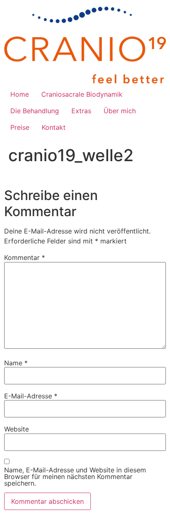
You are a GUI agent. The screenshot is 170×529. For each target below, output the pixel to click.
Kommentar (24, 257)
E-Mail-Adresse (30, 396)
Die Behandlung (34, 111)
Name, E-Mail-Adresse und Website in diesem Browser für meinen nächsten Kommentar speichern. (75, 476)
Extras (81, 111)
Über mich (120, 111)
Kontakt (54, 127)
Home (19, 94)
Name (16, 363)
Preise (19, 127)
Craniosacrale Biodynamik (82, 94)
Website (16, 429)
